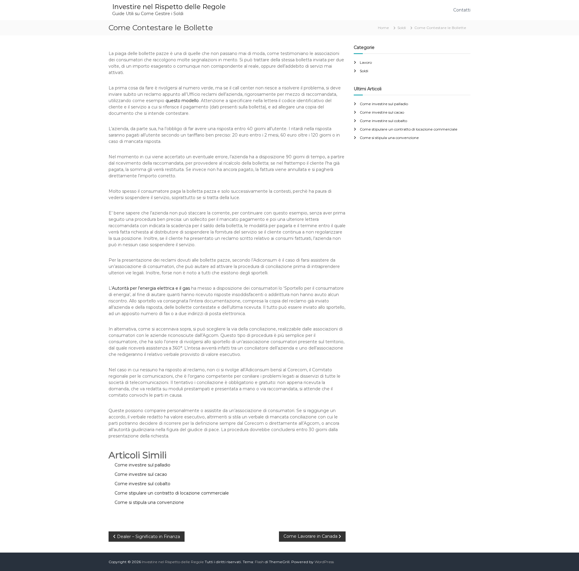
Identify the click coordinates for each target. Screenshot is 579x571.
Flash (259, 562)
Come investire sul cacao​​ (382, 112)
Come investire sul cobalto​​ (383, 120)
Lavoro (366, 62)
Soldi (401, 27)
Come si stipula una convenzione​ (389, 137)
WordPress (324, 562)
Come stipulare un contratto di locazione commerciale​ (408, 129)
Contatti (461, 10)
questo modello (182, 100)
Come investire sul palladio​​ (384, 104)
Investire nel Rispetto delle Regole (169, 7)
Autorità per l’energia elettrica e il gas (151, 288)
